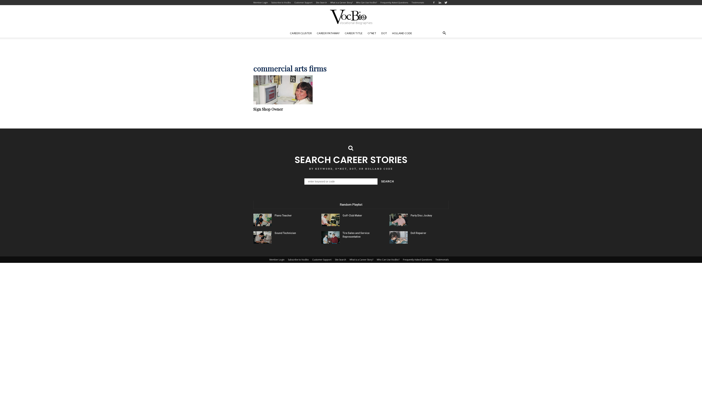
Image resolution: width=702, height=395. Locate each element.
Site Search (321, 2)
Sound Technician (285, 233)
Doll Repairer (418, 233)
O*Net (372, 33)
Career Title (354, 33)
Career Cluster (301, 33)
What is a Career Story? (341, 2)
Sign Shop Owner (268, 108)
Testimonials (418, 2)
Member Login (260, 2)
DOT (384, 33)
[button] (444, 33)
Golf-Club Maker (352, 215)
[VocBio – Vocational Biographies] (351, 17)
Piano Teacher (283, 215)
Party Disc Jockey (421, 215)
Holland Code (402, 33)
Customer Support (303, 2)
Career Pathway (328, 33)
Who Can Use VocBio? (366, 2)
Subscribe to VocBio (281, 2)
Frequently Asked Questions (394, 2)
